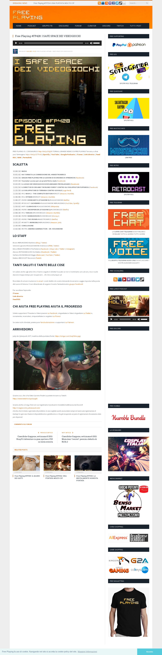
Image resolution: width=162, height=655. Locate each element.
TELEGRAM (134, 83)
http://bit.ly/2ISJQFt (45, 151)
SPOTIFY (123, 83)
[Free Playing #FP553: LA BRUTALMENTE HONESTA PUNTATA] (88, 464)
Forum (78, 26)
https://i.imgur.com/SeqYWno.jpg (67, 336)
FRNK (51, 246)
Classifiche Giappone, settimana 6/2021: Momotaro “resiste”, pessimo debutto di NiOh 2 (79, 439)
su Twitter (87, 313)
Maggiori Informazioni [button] (87, 652)
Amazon (63, 193)
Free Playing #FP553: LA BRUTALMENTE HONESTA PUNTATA (87, 478)
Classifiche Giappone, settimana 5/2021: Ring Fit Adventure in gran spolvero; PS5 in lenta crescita (34, 439)
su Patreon (69, 322)
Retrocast (40, 255)
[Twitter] (117, 4)
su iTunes (56, 316)
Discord (106, 26)
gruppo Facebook (76, 284)
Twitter (43, 243)
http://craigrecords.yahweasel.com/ (26, 408)
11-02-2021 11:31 (30, 51)
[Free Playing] (27, 14)
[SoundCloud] (106, 4)
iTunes (80, 154)
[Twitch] (110, 4)
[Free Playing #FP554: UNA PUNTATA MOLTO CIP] (57, 464)
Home (18, 26)
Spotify (46, 154)
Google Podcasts (68, 154)
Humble (70, 193)
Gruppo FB (47, 26)
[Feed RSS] (99, 4)
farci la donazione (47, 322)
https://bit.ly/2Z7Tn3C (34, 154)
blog (38, 243)
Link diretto (89, 154)
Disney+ (56, 216)
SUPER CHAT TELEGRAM (123, 231)
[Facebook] (113, 4)
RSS (127, 83)
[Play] (16, 43)
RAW (19, 157)
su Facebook (52, 313)
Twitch (120, 26)
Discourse (64, 26)
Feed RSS (16, 299)
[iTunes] (102, 4)
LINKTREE (128, 157)
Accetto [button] (149, 652)
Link (59, 222)
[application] (57, 43)
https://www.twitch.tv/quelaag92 (25, 398)
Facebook (80, 178)
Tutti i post (135, 26)
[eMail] (124, 4)
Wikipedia (55, 206)
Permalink (27, 157)
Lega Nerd (67, 190)
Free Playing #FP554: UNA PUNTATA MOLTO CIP (54, 3)
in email (40, 281)
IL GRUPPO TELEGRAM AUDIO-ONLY (123, 260)
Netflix (66, 200)
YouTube (55, 154)
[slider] (96, 43)
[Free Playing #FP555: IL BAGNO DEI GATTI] (26, 464)
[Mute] (91, 43)
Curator (92, 26)
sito (56, 249)
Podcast (32, 26)
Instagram (70, 249)
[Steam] (120, 4)
